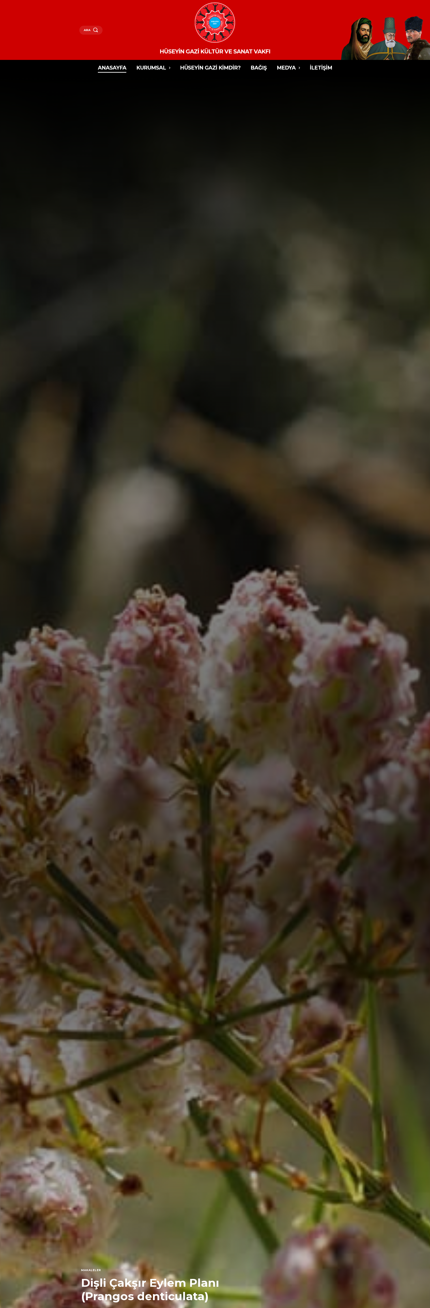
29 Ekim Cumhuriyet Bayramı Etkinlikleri (140, 1289)
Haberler (90, 1270)
